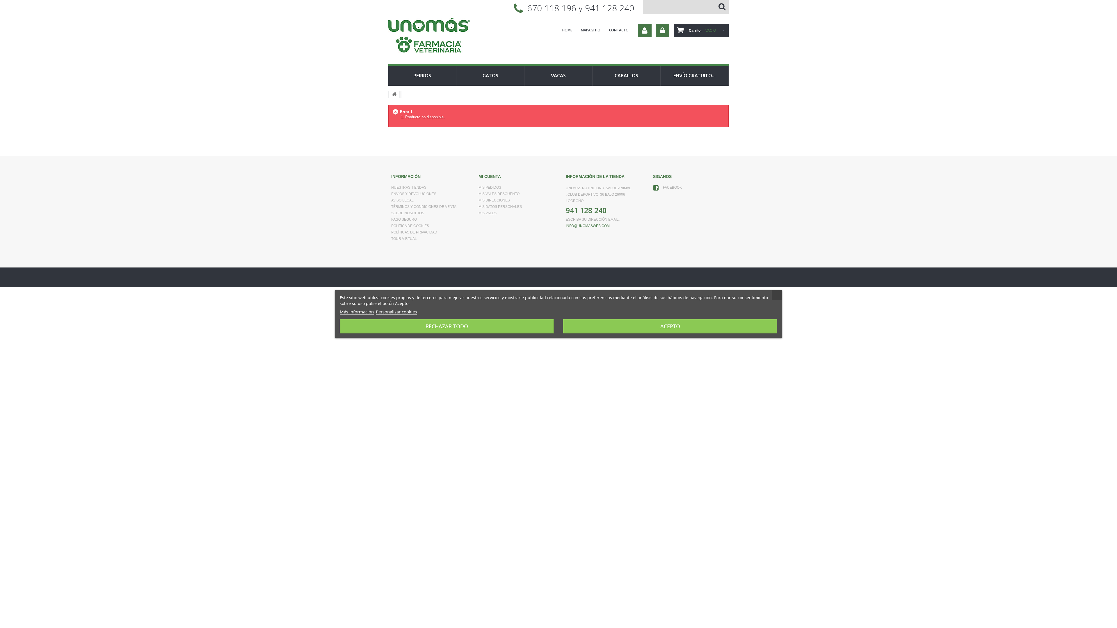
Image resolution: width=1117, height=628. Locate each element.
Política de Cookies (410, 226)
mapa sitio (590, 30)
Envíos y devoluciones (413, 194)
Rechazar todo (447, 326)
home (567, 30)
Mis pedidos (490, 187)
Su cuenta (645, 30)
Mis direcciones (494, 200)
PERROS (422, 75)
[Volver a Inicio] (394, 94)
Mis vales (488, 213)
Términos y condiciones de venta (423, 207)
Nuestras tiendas (408, 187)
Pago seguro (404, 219)
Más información (357, 312)
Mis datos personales (500, 207)
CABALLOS (626, 75)
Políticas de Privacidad (414, 232)
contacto (619, 30)
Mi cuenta (490, 176)
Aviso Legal (402, 200)
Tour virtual (404, 239)
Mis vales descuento (499, 194)
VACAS (558, 75)
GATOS (490, 75)
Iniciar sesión (662, 30)
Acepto (670, 326)
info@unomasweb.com (588, 226)
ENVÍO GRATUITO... (694, 75)
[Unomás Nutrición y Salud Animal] (442, 36)
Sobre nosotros (407, 213)
